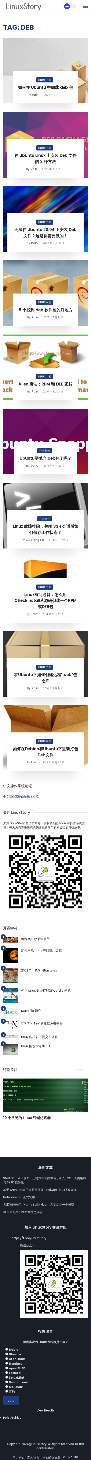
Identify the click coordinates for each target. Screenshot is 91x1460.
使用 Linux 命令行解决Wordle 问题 (46, 990)
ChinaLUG (71, 1457)
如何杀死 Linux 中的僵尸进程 (41, 950)
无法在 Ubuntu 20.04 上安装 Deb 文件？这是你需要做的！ (45, 233)
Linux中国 (44, 80)
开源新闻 (44, 450)
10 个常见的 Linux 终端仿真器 (27, 1117)
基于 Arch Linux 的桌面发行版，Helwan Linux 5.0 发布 (40, 1190)
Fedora (15, 1373)
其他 (12, 1391)
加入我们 (33, 1457)
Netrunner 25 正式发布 (19, 1197)
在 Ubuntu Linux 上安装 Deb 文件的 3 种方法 (45, 158)
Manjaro (15, 1363)
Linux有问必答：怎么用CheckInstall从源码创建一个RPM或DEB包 (46, 601)
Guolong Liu (35, 540)
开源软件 (44, 519)
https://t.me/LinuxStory (29, 1238)
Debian (15, 1349)
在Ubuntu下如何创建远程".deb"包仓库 (45, 678)
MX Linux (16, 1387)
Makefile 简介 (31, 1010)
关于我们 (18, 1457)
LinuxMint (16, 1377)
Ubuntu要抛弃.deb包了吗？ (46, 458)
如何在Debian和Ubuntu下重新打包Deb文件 (45, 752)
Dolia (34, 465)
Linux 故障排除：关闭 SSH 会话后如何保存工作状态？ (45, 529)
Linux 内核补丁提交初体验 (39, 1037)
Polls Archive (12, 1417)
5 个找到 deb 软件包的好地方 (46, 310)
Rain (35, 95)
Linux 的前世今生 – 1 (35, 1046)
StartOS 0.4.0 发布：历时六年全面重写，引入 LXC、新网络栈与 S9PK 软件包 (44, 1180)
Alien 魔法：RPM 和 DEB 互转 (45, 384)
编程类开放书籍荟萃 (35, 939)
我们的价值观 (51, 1457)
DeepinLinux (19, 1382)
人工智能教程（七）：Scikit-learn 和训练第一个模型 (38, 1205)
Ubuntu (15, 1354)
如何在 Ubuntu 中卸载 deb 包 (45, 87)
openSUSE (17, 1368)
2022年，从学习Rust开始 (39, 970)
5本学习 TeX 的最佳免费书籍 (42, 1023)
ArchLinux (17, 1359)
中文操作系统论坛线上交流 (21, 797)
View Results (46, 1410)
